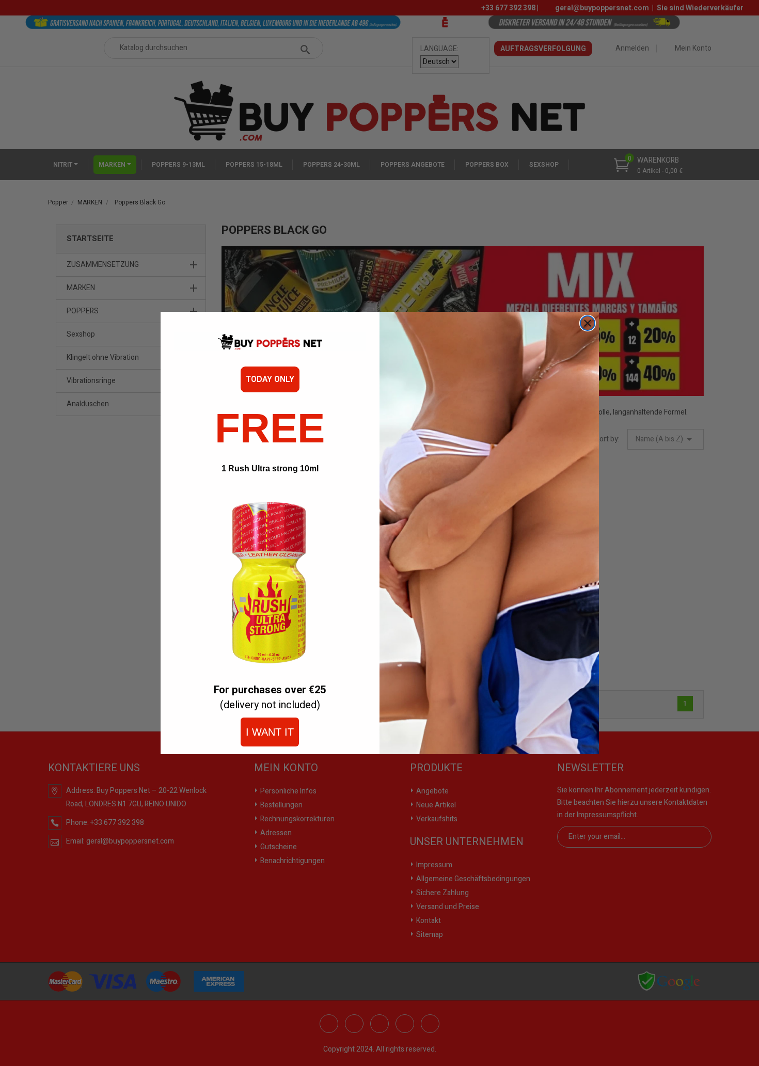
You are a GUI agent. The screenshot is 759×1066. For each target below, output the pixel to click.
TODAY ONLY (270, 379)
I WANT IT (270, 732)
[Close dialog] (587, 323)
